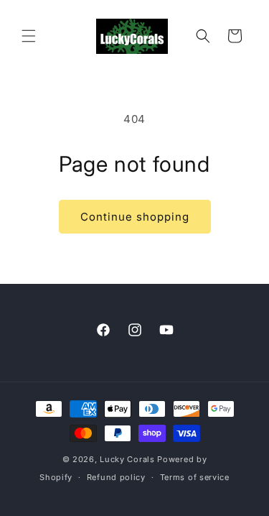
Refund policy (116, 477)
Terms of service (195, 477)
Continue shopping (134, 217)
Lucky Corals (127, 459)
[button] (28, 36)
